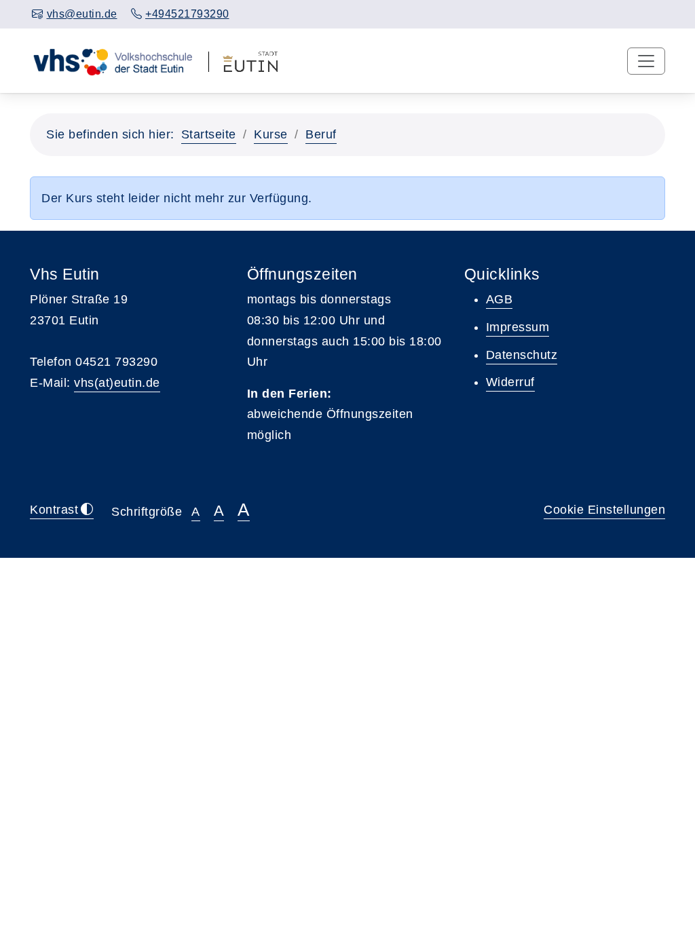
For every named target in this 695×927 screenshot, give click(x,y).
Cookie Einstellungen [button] (604, 509)
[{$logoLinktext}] (112, 60)
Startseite (208, 134)
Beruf (321, 134)
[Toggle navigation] (646, 61)
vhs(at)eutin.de (117, 383)
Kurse (271, 134)
